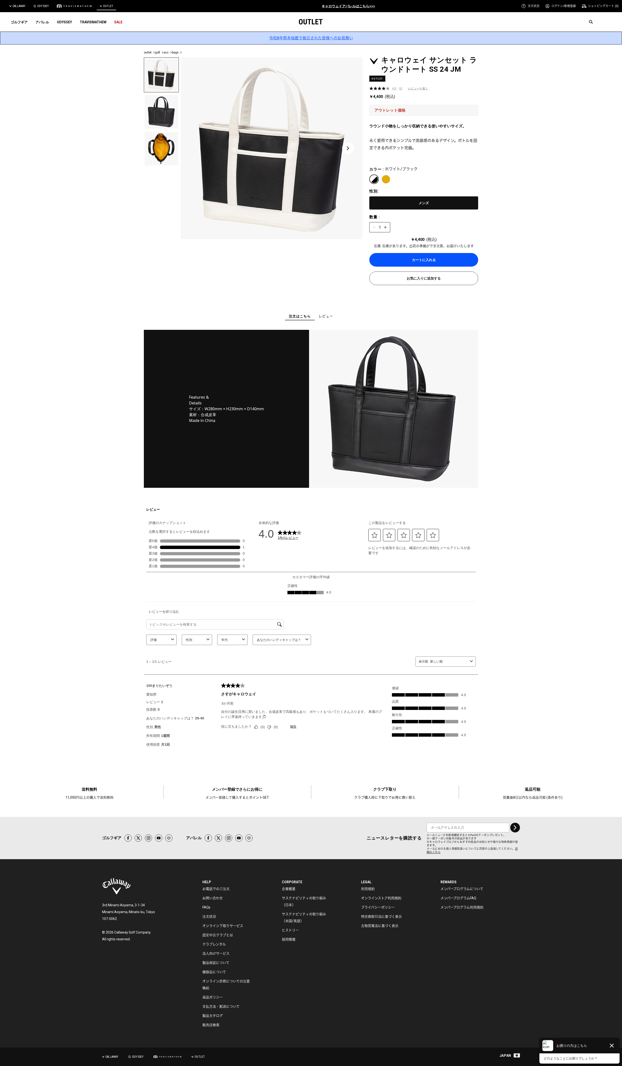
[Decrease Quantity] (374, 227)
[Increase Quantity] (385, 227)
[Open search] (591, 22)
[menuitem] (530, 6)
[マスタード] (386, 179)
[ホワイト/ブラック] (374, 179)
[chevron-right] (515, 827)
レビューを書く (418, 88)
